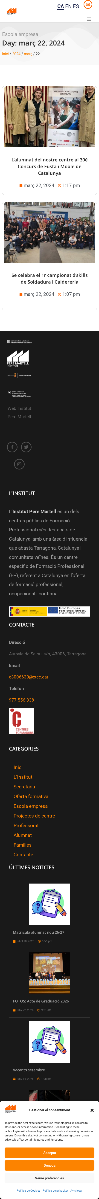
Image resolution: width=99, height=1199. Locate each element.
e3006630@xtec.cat (28, 677)
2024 (16, 54)
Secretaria (24, 787)
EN (68, 6)
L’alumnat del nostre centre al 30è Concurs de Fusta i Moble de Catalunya (50, 166)
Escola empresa (31, 806)
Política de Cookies (28, 1190)
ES (76, 6)
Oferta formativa (31, 796)
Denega (49, 1165)
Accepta (49, 1153)
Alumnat (23, 835)
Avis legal (76, 1190)
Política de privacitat (55, 1190)
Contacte (23, 854)
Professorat (26, 825)
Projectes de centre (34, 816)
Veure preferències (49, 1178)
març (28, 54)
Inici (5, 54)
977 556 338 (21, 700)
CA (60, 6)
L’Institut (23, 777)
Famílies (23, 845)
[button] (92, 1110)
